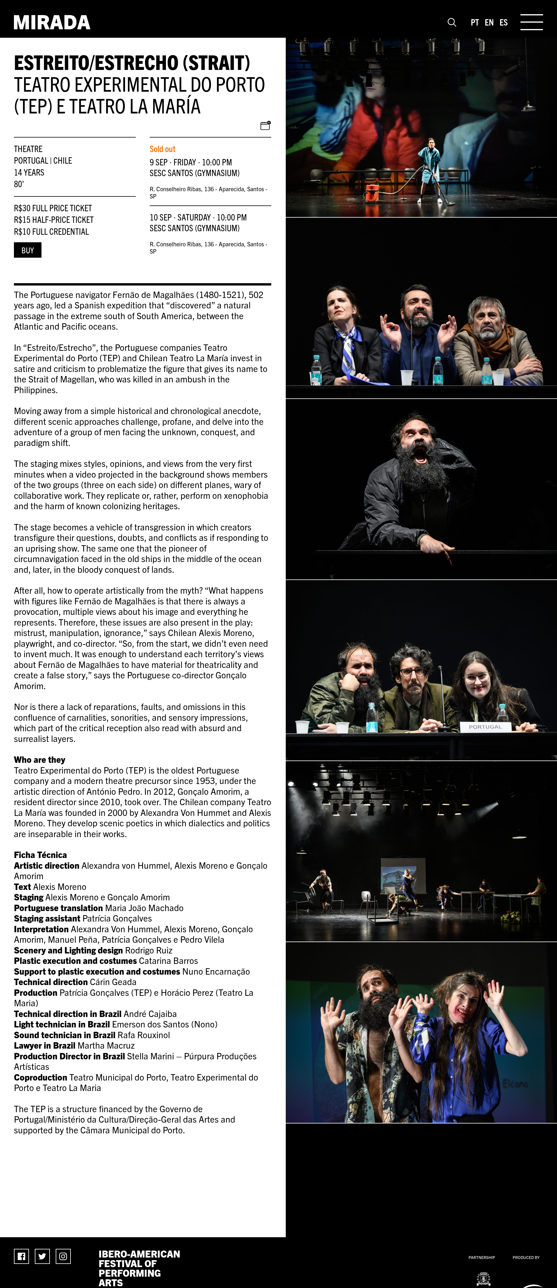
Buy (27, 250)
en (489, 22)
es (504, 22)
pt (475, 22)
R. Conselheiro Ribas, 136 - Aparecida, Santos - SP (208, 192)
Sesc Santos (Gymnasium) (195, 172)
